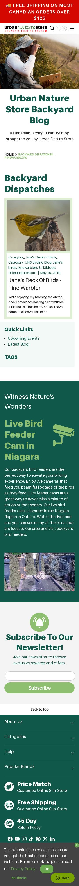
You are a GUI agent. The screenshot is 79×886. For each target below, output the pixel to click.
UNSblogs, (47, 267)
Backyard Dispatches (35, 154)
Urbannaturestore (22, 273)
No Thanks (19, 878)
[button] (58, 28)
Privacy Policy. (23, 869)
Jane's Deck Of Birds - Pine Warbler (34, 284)
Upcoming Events (24, 338)
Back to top (40, 709)
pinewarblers (15, 157)
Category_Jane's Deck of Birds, (32, 257)
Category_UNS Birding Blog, (30, 262)
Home (9, 154)
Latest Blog (18, 344)
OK (47, 869)
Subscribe (40, 688)
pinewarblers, (28, 267)
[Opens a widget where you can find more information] (62, 878)
